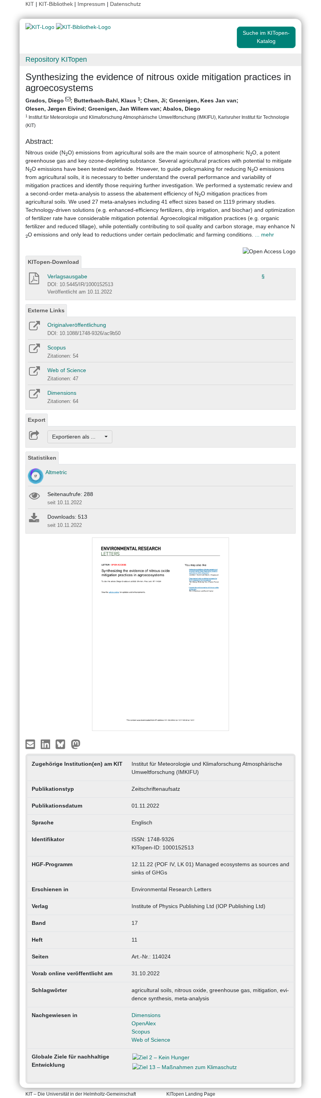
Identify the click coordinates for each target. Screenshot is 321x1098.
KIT (29, 4)
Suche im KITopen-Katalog (266, 37)
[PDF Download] (33, 281)
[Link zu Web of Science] (34, 374)
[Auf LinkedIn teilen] (46, 743)
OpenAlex (144, 1023)
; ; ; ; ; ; (157, 112)
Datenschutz (125, 4)
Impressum (91, 4)
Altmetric (56, 472)
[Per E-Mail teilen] (31, 743)
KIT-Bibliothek (56, 4)
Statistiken (42, 458)
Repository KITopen (56, 59)
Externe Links (46, 310)
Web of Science (66, 370)
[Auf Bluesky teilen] (62, 743)
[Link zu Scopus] (34, 351)
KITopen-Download (53, 262)
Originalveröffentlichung (76, 325)
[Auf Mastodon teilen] (76, 743)
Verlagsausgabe (67, 276)
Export (36, 420)
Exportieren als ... (77, 436)
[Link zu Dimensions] (34, 396)
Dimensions (61, 393)
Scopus (56, 347)
